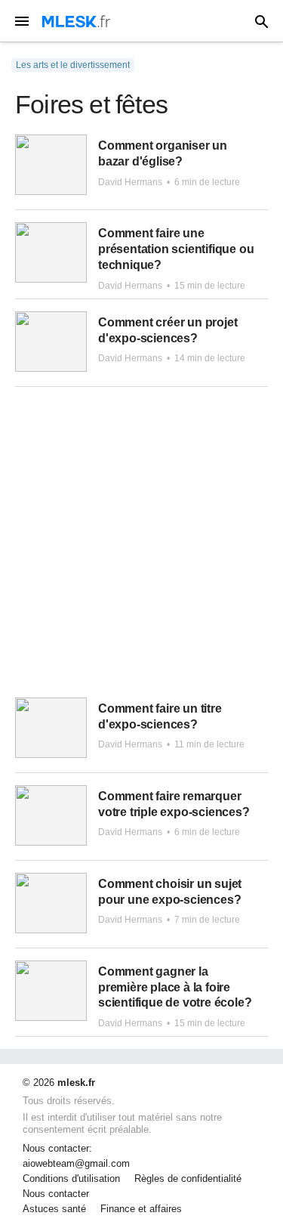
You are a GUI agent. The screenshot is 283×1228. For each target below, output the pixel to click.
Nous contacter (56, 1194)
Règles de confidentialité (187, 1179)
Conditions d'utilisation (71, 1179)
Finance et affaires (141, 1209)
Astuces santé (54, 1209)
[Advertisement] (141, 548)
